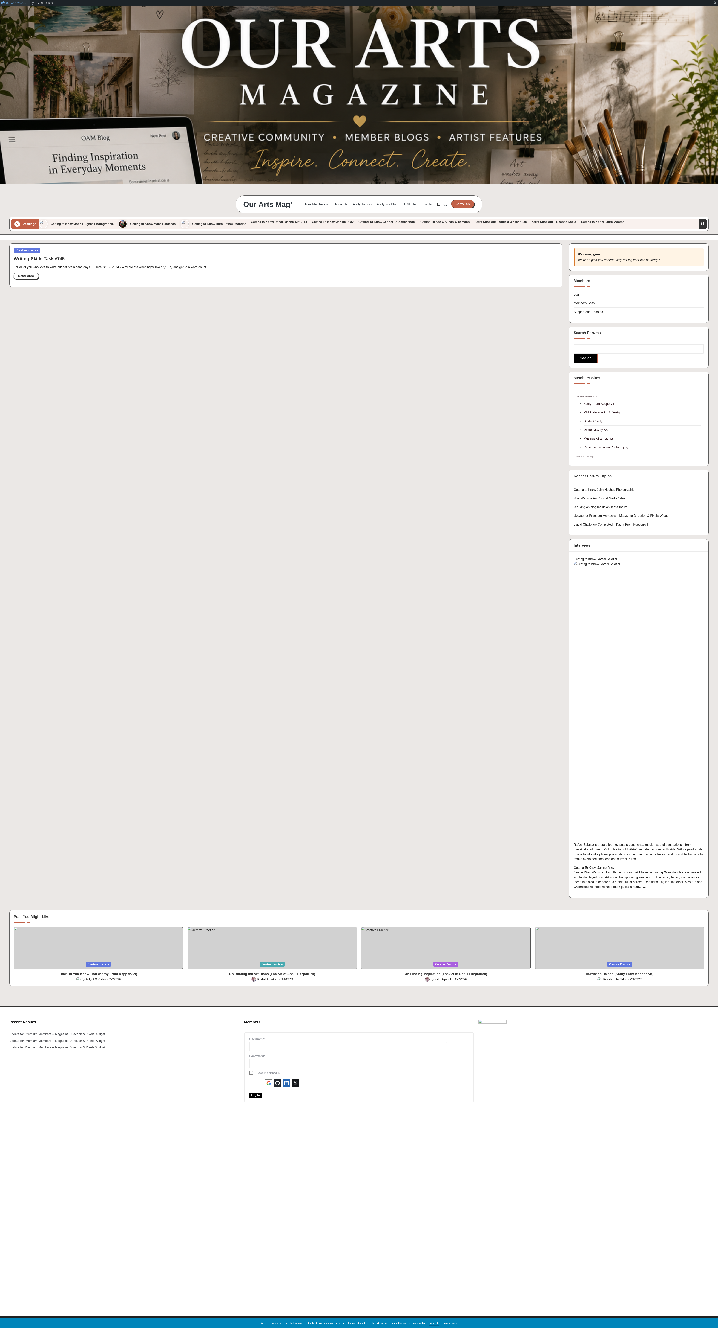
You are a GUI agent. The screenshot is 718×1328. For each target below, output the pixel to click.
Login (577, 294)
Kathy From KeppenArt (599, 404)
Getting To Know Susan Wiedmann (445, 221)
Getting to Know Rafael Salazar (595, 559)
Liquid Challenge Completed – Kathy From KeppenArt (611, 524)
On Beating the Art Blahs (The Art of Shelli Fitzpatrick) (272, 974)
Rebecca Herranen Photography (606, 447)
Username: (257, 1039)
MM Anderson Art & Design (602, 412)
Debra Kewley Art (596, 430)
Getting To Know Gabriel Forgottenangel (386, 221)
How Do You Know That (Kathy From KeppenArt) (98, 974)
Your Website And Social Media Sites (599, 498)
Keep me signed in (268, 1072)
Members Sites (584, 303)
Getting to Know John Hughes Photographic (82, 224)
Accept (434, 1323)
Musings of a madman (599, 438)
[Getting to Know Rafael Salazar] (639, 701)
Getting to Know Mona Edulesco (153, 224)
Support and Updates (588, 312)
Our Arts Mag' (267, 204)
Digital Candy (593, 421)
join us (644, 260)
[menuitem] (15, 3)
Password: (257, 1056)
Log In (255, 1095)
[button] (462, 204)
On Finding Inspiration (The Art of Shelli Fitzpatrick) (446, 974)
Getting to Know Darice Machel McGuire (279, 221)
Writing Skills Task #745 (39, 258)
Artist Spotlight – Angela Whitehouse (501, 221)
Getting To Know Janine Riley (333, 221)
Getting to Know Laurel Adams (602, 221)
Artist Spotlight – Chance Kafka (554, 221)
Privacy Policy (450, 1323)
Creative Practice (27, 250)
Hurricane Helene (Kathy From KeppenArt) (619, 974)
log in (632, 260)
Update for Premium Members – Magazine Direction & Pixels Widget (621, 515)
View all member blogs (585, 457)
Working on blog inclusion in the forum (600, 507)
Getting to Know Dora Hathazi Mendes (219, 224)
